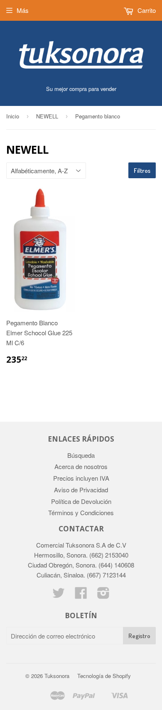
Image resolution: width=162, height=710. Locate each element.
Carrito (146, 10)
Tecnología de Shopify (104, 676)
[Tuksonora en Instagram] (103, 595)
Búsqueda (81, 455)
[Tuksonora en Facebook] (81, 595)
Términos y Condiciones (81, 512)
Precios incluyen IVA (81, 478)
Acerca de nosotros (81, 466)
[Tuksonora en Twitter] (58, 595)
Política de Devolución (81, 501)
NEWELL (47, 116)
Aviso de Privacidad (81, 489)
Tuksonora (56, 676)
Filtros (142, 170)
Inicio (12, 116)
